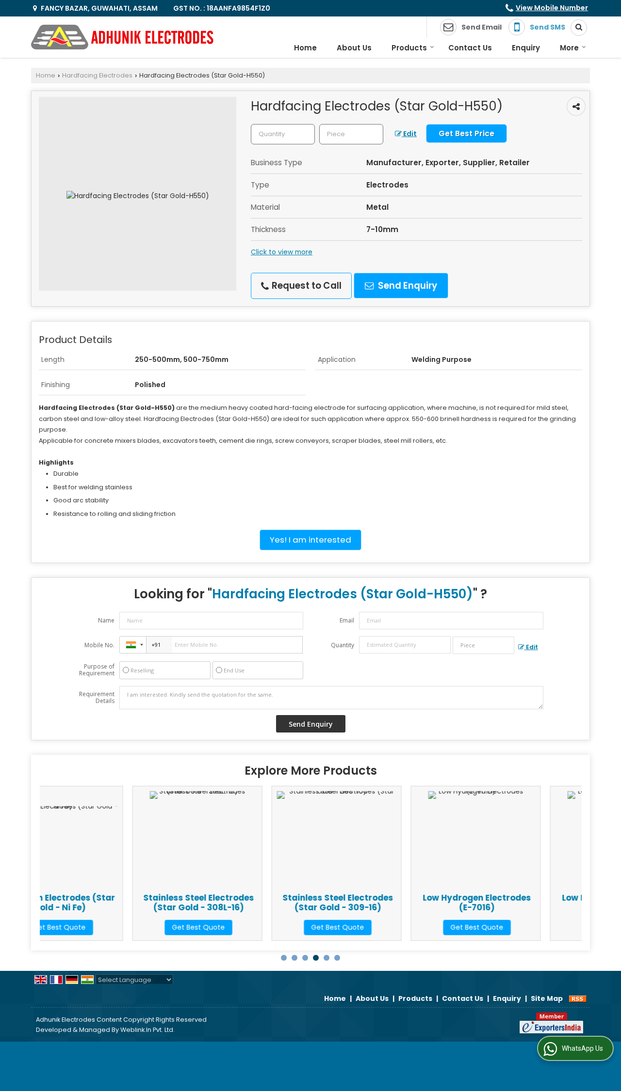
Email (347, 620)
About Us (354, 48)
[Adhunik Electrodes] (122, 37)
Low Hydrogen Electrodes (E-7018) (529, 902)
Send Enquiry (406, 286)
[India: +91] (133, 645)
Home (305, 48)
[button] (552, 8)
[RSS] (578, 998)
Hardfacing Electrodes (97, 75)
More (569, 48)
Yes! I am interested (310, 540)
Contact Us (470, 48)
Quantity (342, 645)
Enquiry (526, 48)
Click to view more (281, 252)
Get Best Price (466, 133)
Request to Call (306, 286)
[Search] (575, 27)
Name (106, 620)
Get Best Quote (111, 927)
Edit (409, 134)
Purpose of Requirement (96, 670)
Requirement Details (96, 697)
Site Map (547, 998)
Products (409, 48)
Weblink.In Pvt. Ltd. (147, 1030)
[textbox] (351, 134)
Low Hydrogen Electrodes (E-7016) (390, 902)
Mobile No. (99, 645)
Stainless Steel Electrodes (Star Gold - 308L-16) (112, 902)
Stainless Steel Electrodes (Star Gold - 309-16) (251, 902)
